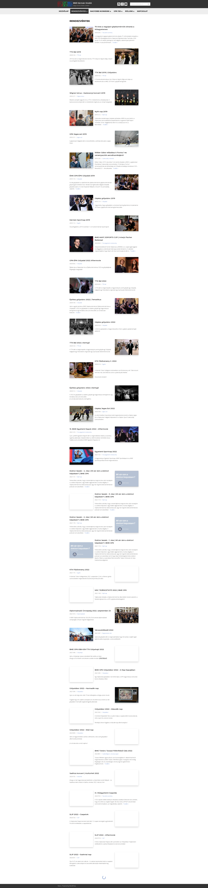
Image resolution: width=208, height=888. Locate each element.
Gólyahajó (80, 652)
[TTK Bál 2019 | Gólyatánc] (81, 77)
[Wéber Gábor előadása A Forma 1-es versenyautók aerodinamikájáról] (81, 160)
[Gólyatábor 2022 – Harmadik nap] (126, 695)
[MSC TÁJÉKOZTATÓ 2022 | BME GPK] (81, 594)
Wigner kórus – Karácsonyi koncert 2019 (87, 93)
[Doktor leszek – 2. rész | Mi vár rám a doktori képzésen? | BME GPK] (126, 525)
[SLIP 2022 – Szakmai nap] (126, 860)
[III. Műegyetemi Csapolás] (81, 798)
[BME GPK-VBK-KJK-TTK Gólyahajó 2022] (126, 654)
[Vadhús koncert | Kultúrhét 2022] (126, 778)
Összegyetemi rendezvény (109, 243)
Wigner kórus (80, 96)
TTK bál (79, 55)
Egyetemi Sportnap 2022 (106, 452)
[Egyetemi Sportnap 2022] (81, 456)
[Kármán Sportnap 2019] (126, 223)
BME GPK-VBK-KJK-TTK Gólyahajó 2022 (87, 649)
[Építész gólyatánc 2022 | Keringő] (126, 393)
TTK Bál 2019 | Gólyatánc (106, 72)
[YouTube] (125, 4)
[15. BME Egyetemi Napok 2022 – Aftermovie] (126, 434)
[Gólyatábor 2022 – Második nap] (81, 716)
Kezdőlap (64, 11)
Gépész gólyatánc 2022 (105, 322)
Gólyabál (79, 179)
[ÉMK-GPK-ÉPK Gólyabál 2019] (126, 182)
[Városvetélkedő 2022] (81, 634)
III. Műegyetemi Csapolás (106, 793)
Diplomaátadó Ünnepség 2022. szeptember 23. (90, 611)
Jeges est (79, 137)
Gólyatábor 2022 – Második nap (109, 709)
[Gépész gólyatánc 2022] (81, 326)
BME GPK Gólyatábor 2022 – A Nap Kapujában (115, 670)
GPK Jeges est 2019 (78, 134)
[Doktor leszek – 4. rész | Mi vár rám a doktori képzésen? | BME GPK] (126, 479)
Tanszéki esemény (107, 32)
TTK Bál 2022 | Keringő (80, 343)
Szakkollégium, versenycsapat (110, 754)
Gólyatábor (105, 673)
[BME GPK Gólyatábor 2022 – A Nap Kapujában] (81, 674)
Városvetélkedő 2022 (104, 630)
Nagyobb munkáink (100, 11)
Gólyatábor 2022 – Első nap (81, 730)
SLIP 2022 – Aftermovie (105, 835)
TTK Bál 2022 (100, 281)
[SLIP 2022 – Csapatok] (126, 819)
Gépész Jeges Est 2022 (105, 408)
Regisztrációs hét (107, 633)
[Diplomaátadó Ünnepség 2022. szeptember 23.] (126, 615)
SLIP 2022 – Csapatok (79, 814)
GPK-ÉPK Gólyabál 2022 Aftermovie (85, 260)
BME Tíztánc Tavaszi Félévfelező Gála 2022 (113, 751)
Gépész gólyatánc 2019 (105, 198)
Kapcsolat (142, 11)
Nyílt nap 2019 (101, 112)
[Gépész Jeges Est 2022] (81, 414)
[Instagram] (122, 4)
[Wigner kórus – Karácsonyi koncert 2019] (126, 97)
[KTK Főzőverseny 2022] (126, 574)
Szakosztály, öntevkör (108, 158)
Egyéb (78, 223)
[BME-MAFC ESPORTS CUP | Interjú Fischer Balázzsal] (81, 244)
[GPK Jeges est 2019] (126, 138)
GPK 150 (117, 11)
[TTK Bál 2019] (126, 56)
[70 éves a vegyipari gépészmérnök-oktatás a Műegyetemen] (81, 34)
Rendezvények (78, 11)
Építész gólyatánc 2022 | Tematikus (85, 300)
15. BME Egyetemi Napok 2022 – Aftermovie (89, 429)
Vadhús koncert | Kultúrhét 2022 (84, 773)
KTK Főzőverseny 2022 (79, 570)
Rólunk (129, 11)
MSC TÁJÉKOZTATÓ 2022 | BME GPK (111, 590)
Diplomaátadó (81, 614)
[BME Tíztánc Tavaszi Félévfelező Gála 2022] (81, 757)
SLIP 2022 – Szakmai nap (80, 854)
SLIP (78, 817)
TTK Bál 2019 (75, 52)
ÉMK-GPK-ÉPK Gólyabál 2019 (82, 176)
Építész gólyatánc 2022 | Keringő (84, 388)
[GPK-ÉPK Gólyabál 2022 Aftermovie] (126, 265)
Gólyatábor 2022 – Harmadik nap (84, 688)
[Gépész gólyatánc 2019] (81, 203)
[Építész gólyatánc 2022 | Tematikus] (126, 306)
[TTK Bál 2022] (81, 285)
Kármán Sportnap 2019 (80, 220)
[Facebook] (118, 4)
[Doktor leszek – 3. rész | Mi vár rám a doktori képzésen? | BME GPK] (81, 502)
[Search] (148, 4)
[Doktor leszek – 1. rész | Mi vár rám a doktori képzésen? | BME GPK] (81, 550)
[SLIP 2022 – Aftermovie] (81, 839)
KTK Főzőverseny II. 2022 (106, 361)
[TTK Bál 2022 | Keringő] (126, 347)
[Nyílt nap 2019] (81, 118)
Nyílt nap (104, 114)
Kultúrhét (79, 776)
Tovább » (115, 42)
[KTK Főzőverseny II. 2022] (81, 370)
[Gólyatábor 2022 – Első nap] (126, 736)
